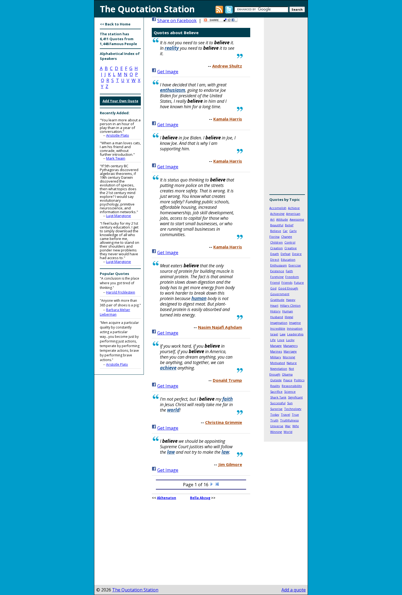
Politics (299, 380)
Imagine (295, 323)
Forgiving (277, 277)
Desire (297, 254)
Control (289, 242)
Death (274, 254)
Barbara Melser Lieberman (115, 312)
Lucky (290, 340)
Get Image (167, 72)
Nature (292, 363)
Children (276, 242)
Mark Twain (115, 158)
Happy (290, 300)
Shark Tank (278, 397)
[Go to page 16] (217, 485)
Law (283, 334)
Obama (287, 374)
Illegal (289, 317)
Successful (278, 403)
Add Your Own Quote (120, 101)
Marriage (290, 351)
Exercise (295, 265)
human (198, 298)
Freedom (292, 277)
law (171, 452)
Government (279, 294)
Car (285, 231)
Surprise (276, 409)
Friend (275, 282)
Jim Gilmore (230, 464)
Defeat (285, 254)
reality (172, 48)
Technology (292, 409)
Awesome (297, 219)
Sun (290, 403)
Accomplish (277, 208)
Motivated (277, 363)
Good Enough (288, 288)
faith (227, 399)
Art (272, 219)
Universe (276, 426)
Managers (290, 346)
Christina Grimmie (223, 422)
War (288, 426)
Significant (295, 397)
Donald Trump (227, 380)
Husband (276, 317)
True (295, 414)
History (275, 311)
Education (288, 259)
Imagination (278, 323)
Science (290, 391)
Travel (285, 414)
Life (273, 340)
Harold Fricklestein (120, 292)
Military (275, 357)
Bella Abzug (200, 498)
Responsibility (292, 386)
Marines (276, 351)
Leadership (295, 334)
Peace (287, 380)
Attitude (282, 219)
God (273, 288)
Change (286, 237)
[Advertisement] (285, 108)
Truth (274, 420)
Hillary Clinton (290, 305)
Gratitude (277, 300)
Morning (289, 357)
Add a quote (293, 590)
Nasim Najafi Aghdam (220, 327)
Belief (289, 225)
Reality (275, 386)
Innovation (294, 328)
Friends (286, 282)
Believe (275, 231)
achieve (168, 368)
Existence (277, 271)
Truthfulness (289, 420)
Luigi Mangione (118, 215)
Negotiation (278, 369)
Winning (276, 432)
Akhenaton (166, 498)
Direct (274, 259)
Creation (276, 248)
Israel (274, 334)
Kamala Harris (227, 119)
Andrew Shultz (227, 66)
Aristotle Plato (117, 135)
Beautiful (276, 225)
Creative (290, 248)
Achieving (277, 214)
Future (299, 282)
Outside (276, 380)
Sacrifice (276, 391)
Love (280, 340)
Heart (274, 305)
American (293, 214)
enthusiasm (172, 90)
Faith (289, 271)
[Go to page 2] (211, 485)
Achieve (294, 208)
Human (287, 311)
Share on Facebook (177, 20)
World (288, 432)
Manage (276, 346)
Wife (295, 426)
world (173, 410)
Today (274, 414)
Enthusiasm (278, 265)
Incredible (277, 328)
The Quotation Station (135, 590)
